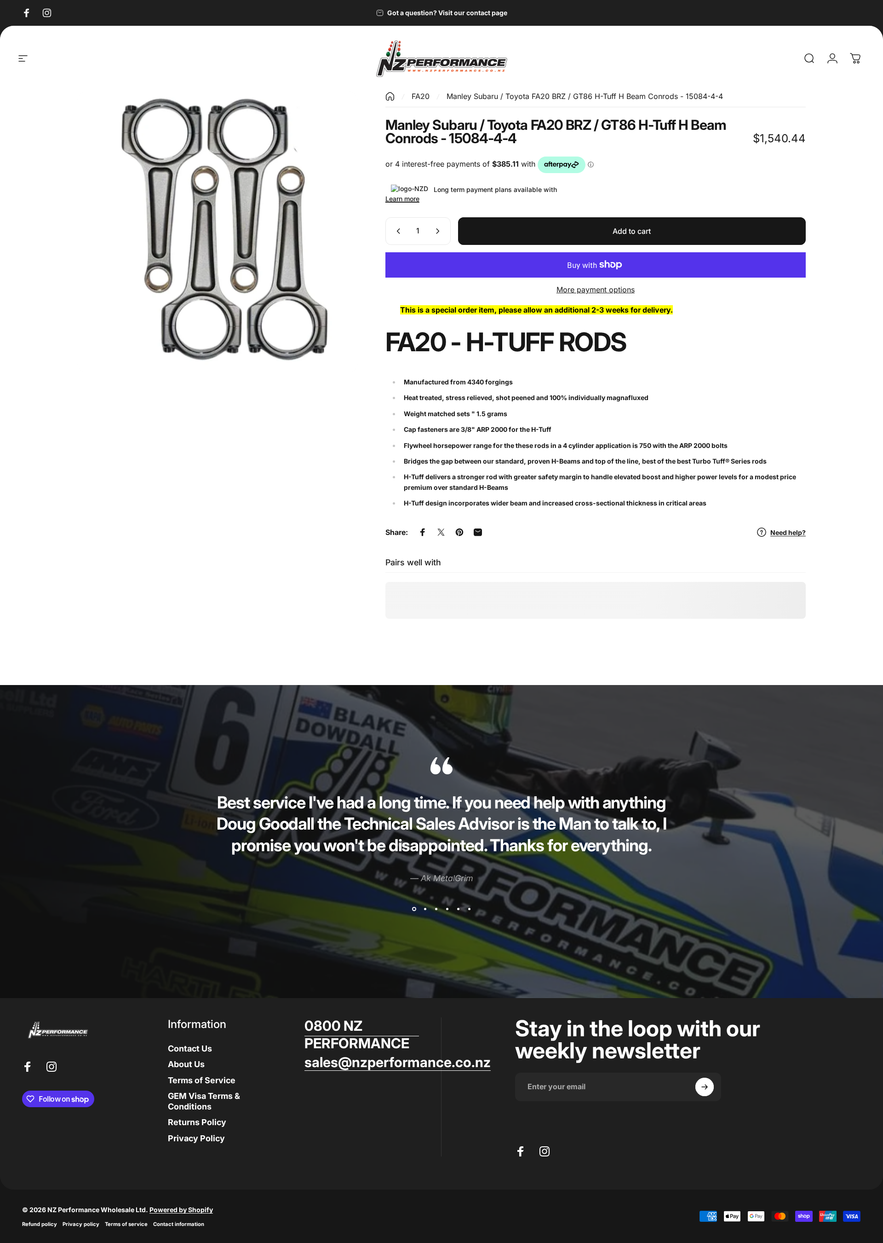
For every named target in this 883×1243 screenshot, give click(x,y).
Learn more (402, 199)
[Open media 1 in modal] (217, 232)
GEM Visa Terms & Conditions (204, 1102)
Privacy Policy (196, 1138)
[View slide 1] (413, 909)
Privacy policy (81, 1224)
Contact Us (190, 1048)
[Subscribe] (704, 1087)
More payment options (595, 289)
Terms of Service (201, 1080)
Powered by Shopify (181, 1210)
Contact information (178, 1224)
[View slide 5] (458, 909)
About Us (186, 1064)
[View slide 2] (424, 909)
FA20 (421, 96)
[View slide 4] (447, 909)
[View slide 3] (436, 909)
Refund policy (39, 1224)
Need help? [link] (788, 532)
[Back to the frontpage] (390, 96)
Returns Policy (197, 1122)
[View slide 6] (469, 909)
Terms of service (126, 1224)
